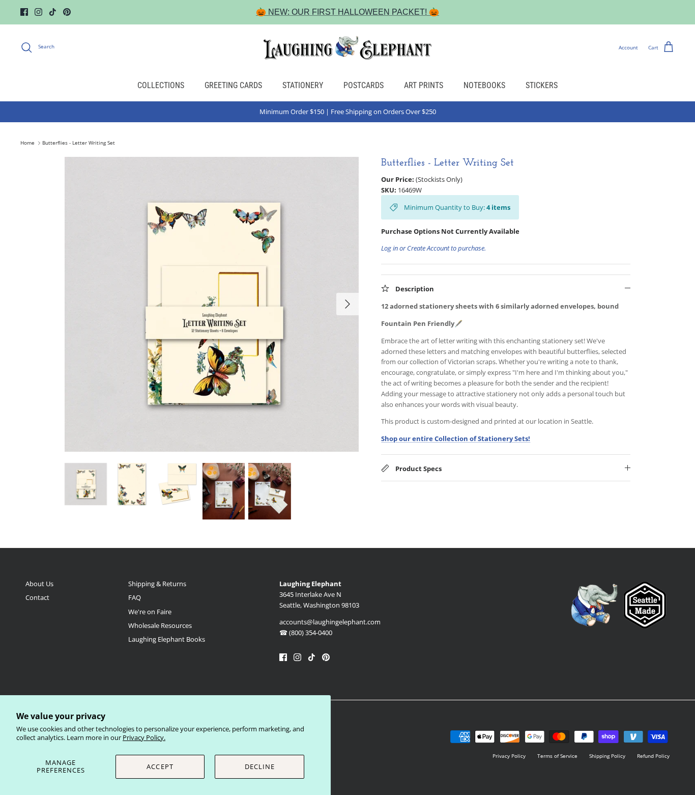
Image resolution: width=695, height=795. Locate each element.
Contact (37, 597)
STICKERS (542, 85)
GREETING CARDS (233, 85)
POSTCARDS (363, 85)
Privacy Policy (509, 755)
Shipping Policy (607, 755)
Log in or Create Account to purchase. (433, 248)
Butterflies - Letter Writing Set (78, 143)
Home (27, 143)
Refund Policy (653, 755)
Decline (260, 766)
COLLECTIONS (160, 85)
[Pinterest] (67, 12)
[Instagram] (38, 12)
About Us (39, 583)
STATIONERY (302, 85)
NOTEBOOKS (484, 85)
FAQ (134, 597)
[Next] (347, 304)
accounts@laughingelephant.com (330, 621)
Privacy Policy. (144, 737)
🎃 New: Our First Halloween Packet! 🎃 (347, 12)
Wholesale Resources (160, 625)
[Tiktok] (52, 12)
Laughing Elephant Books (166, 639)
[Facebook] (24, 12)
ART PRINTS (423, 85)
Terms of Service (557, 755)
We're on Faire (149, 611)
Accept (160, 766)
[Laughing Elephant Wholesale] (347, 47)
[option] (212, 304)
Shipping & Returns (157, 583)
